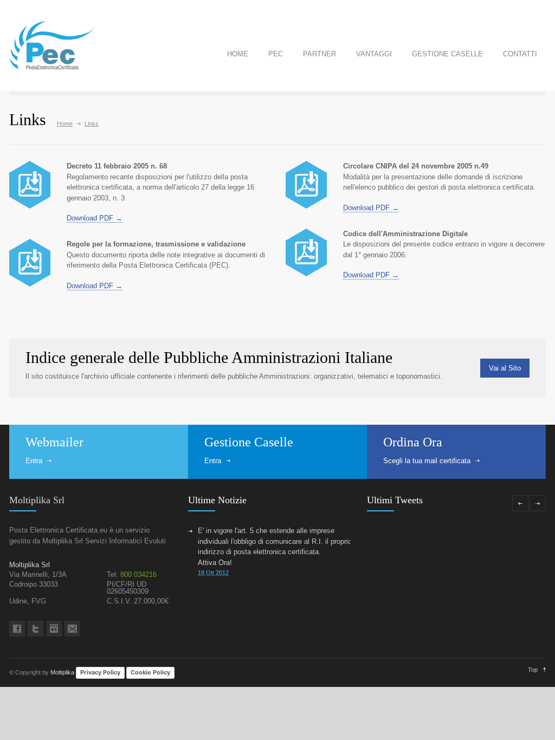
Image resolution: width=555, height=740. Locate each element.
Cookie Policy (150, 672)
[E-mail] (72, 629)
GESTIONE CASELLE (447, 54)
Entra (33, 461)
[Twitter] (35, 629)
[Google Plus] (54, 629)
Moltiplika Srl (36, 500)
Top (533, 669)
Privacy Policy (100, 672)
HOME (237, 54)
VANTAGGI (374, 54)
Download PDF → (94, 218)
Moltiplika (62, 672)
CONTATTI (520, 54)
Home (65, 123)
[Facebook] (17, 629)
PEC (275, 54)
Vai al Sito (505, 368)
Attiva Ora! (215, 563)
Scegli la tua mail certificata (426, 461)
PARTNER (319, 54)
